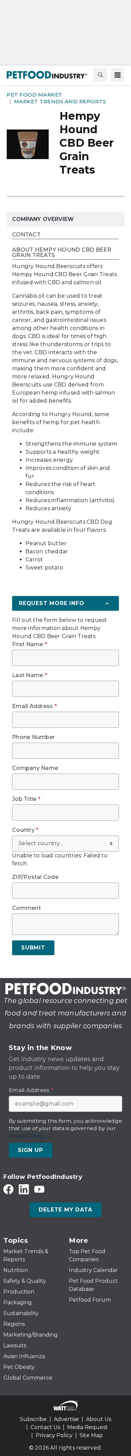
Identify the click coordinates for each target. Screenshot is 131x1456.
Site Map (91, 1435)
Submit (33, 947)
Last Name (29, 675)
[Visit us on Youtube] (39, 1189)
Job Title (26, 799)
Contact (26, 235)
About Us (98, 1419)
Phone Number (33, 737)
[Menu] (117, 75)
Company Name (35, 768)
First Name (29, 644)
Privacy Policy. (27, 1136)
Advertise (66, 1419)
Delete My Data (65, 1209)
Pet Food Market (34, 94)
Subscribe (33, 1419)
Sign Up (30, 1150)
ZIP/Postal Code (35, 877)
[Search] (100, 75)
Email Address (34, 706)
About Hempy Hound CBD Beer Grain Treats (62, 252)
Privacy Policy (54, 1435)
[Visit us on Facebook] (8, 1189)
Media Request (87, 1427)
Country (25, 830)
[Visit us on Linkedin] (24, 1189)
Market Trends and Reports (60, 101)
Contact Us (45, 1427)
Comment (26, 908)
